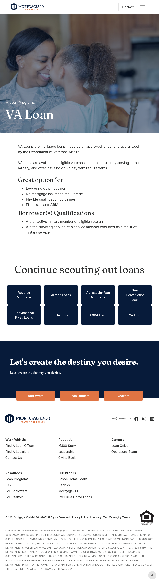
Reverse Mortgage (24, 295)
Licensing (95, 517)
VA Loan (135, 315)
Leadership (66, 451)
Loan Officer (120, 445)
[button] (142, 7)
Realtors (123, 396)
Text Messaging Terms (116, 517)
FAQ (8, 485)
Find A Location (17, 451)
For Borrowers (16, 491)
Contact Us (13, 457)
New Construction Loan (135, 295)
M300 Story (67, 445)
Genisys (64, 485)
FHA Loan (61, 315)
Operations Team (124, 451)
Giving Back (67, 457)
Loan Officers (79, 396)
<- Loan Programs (20, 102)
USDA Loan (98, 315)
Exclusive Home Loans (75, 497)
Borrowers (35, 396)
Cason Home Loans (72, 479)
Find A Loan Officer (19, 445)
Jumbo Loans (61, 295)
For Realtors (14, 497)
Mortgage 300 (68, 491)
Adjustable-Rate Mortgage (98, 295)
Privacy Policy (80, 517)
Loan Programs (16, 479)
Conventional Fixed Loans (24, 315)
